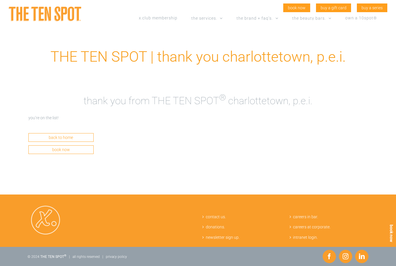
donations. (215, 227)
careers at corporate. (311, 227)
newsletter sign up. (222, 237)
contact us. (216, 216)
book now (391, 233)
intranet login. (305, 237)
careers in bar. (305, 216)
